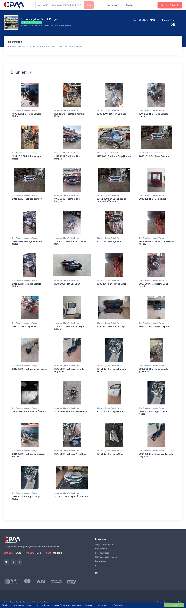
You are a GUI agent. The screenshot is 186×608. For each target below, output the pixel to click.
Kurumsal (113, 5)
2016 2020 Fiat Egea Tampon (154, 156)
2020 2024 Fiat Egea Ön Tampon (71, 496)
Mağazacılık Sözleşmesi (106, 557)
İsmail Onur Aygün (41, 602)
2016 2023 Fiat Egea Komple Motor (26, 285)
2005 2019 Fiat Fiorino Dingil (111, 114)
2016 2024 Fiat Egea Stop (110, 454)
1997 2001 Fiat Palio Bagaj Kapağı (114, 156)
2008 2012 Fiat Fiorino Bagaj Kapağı (69, 327)
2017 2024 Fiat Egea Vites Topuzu (29, 369)
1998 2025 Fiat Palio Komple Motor (26, 115)
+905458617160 (146, 20)
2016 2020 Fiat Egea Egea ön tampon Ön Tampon (111, 200)
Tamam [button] (174, 605)
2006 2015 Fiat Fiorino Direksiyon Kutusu (156, 242)
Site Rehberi (101, 549)
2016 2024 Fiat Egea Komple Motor (111, 370)
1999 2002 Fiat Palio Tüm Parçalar (67, 157)
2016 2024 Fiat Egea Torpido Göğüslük (69, 370)
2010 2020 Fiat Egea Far (67, 284)
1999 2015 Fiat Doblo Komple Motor (26, 157)
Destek (130, 5)
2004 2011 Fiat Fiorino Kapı (111, 326)
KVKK (97, 565)
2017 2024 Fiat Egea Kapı (110, 411)
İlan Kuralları (100, 561)
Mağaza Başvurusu (104, 544)
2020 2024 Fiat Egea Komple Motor (27, 242)
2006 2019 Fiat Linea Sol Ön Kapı (29, 411)
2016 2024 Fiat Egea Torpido (154, 326)
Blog (159, 602)
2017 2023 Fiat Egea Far (109, 241)
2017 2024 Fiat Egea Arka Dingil (70, 454)
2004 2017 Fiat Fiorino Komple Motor (70, 242)
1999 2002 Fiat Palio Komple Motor (153, 115)
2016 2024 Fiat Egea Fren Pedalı (70, 411)
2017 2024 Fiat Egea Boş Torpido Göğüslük (156, 455)
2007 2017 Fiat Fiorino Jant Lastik (153, 285)
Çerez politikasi (102, 553)
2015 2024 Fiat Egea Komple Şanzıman (153, 370)
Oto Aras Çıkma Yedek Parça (24, 110)
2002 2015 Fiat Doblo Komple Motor (69, 115)
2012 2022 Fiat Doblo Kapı (152, 199)
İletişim (179, 602)
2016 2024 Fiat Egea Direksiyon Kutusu (28, 455)
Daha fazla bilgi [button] (120, 605)
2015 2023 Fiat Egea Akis (25, 326)
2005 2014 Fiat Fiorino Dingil (111, 284)
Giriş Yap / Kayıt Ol (170, 5)
